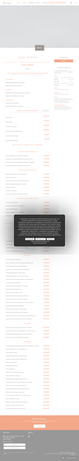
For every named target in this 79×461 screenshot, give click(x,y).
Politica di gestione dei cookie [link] (40, 243)
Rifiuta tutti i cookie (40, 239)
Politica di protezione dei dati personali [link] (40, 241)
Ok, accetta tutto (30, 239)
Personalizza (50, 239)
